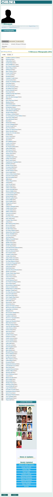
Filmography (20, 41)
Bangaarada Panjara (32, 26)
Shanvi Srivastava (26, 479)
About (4, 494)
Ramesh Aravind (26, 481)
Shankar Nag (26, 469)
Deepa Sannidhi (26, 467)
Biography (12, 41)
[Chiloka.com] (8, 2)
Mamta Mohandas (26, 476)
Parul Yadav (26, 472)
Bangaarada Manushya (13, 27)
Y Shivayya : (5, 41)
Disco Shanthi (26, 484)
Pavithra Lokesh (26, 474)
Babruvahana (4, 27)
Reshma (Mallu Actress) (26, 465)
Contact (14, 494)
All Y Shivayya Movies (6, 51)
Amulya (26, 486)
